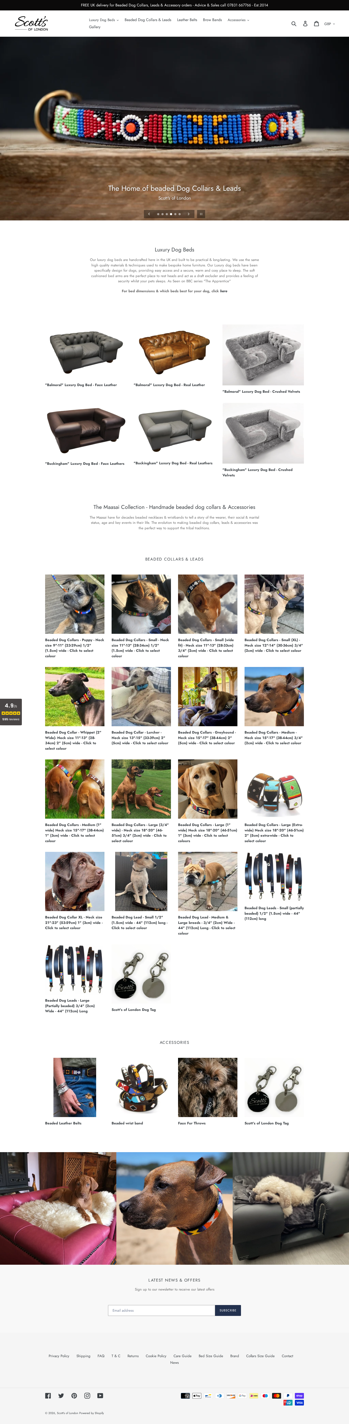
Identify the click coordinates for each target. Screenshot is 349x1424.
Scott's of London (67, 1413)
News (174, 1362)
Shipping (83, 1356)
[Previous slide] (149, 214)
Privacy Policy (59, 1356)
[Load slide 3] (167, 214)
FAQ (101, 1356)
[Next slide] (189, 214)
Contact (287, 1356)
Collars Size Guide (260, 1356)
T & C (116, 1356)
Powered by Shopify (91, 1413)
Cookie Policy (156, 1356)
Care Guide (183, 1356)
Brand (234, 1356)
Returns (133, 1356)
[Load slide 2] (162, 214)
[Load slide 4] (171, 214)
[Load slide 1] (158, 214)
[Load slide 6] (180, 214)
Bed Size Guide (211, 1356)
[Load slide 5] (175, 214)
